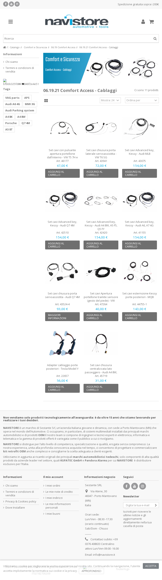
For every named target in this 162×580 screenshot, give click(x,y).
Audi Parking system (19, 110)
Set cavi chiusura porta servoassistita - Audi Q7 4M (62, 295)
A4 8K (8, 117)
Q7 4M (26, 123)
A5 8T (9, 129)
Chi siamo (11, 62)
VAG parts (12, 98)
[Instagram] (17, 4)
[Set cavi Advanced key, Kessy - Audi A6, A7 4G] (139, 200)
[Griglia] (46, 100)
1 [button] (19, 84)
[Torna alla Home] (4, 47)
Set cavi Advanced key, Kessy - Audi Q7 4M (62, 223)
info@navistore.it (104, 555)
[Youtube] (11, 4)
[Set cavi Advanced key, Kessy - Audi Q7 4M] (62, 200)
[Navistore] (77, 21)
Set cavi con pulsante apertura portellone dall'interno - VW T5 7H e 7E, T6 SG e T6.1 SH (62, 155)
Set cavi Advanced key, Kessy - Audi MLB (139, 152)
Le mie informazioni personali (58, 505)
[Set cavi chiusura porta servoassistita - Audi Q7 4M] (62, 272)
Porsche (11, 123)
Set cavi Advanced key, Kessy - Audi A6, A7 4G (139, 223)
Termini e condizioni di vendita (19, 69)
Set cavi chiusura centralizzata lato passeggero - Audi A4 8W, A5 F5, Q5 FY (101, 370)
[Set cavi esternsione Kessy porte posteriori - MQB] (139, 272)
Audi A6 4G (12, 104)
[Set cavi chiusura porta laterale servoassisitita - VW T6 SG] (101, 128)
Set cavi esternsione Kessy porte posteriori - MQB (139, 295)
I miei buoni (53, 514)
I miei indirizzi (54, 498)
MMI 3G (30, 104)
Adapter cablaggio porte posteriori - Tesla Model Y (62, 367)
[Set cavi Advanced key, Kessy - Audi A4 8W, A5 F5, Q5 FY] (101, 200)
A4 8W (21, 117)
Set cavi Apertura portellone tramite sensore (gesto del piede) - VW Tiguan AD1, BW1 (101, 298)
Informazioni (12, 54)
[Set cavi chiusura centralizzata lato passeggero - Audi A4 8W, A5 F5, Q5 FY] (101, 343)
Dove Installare (15, 507)
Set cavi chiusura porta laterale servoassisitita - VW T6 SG (101, 153)
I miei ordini (53, 485)
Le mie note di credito (59, 492)
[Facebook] (5, 4)
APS (27, 98)
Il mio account (53, 477)
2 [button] (23, 84)
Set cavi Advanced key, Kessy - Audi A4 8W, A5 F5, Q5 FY (101, 225)
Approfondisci (91, 571)
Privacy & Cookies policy (20, 501)
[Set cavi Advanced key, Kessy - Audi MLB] (139, 128)
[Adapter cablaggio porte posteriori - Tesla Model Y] (62, 343)
